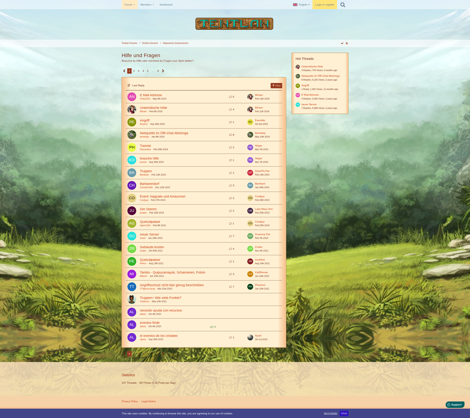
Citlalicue (144, 301)
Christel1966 (146, 187)
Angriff (144, 120)
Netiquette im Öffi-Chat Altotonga (164, 133)
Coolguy (144, 200)
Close (344, 413)
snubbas (260, 259)
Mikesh (143, 276)
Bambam (144, 174)
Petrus (143, 263)
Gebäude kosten (152, 247)
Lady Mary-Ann (264, 208)
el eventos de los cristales (159, 336)
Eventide (260, 120)
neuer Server (149, 234)
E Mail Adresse (151, 95)
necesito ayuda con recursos (161, 310)
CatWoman (261, 272)
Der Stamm (148, 209)
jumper (143, 212)
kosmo (143, 162)
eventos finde (150, 323)
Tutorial (145, 146)
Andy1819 (145, 98)
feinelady (144, 136)
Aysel (258, 335)
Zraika (143, 250)
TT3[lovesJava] (147, 288)
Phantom (260, 284)
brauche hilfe (149, 158)
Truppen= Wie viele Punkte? (160, 298)
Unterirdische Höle (153, 108)
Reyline (144, 124)
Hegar (258, 145)
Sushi (143, 238)
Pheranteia (145, 149)
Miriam (259, 94)
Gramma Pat (262, 234)
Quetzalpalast (150, 222)
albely (143, 314)
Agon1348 (145, 225)
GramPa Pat (262, 170)
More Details (330, 413)
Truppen (146, 171)
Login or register (324, 4)
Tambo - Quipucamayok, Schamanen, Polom (172, 272)
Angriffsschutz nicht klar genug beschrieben (172, 285)
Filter (278, 85)
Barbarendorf (149, 184)
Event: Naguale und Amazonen (162, 196)
